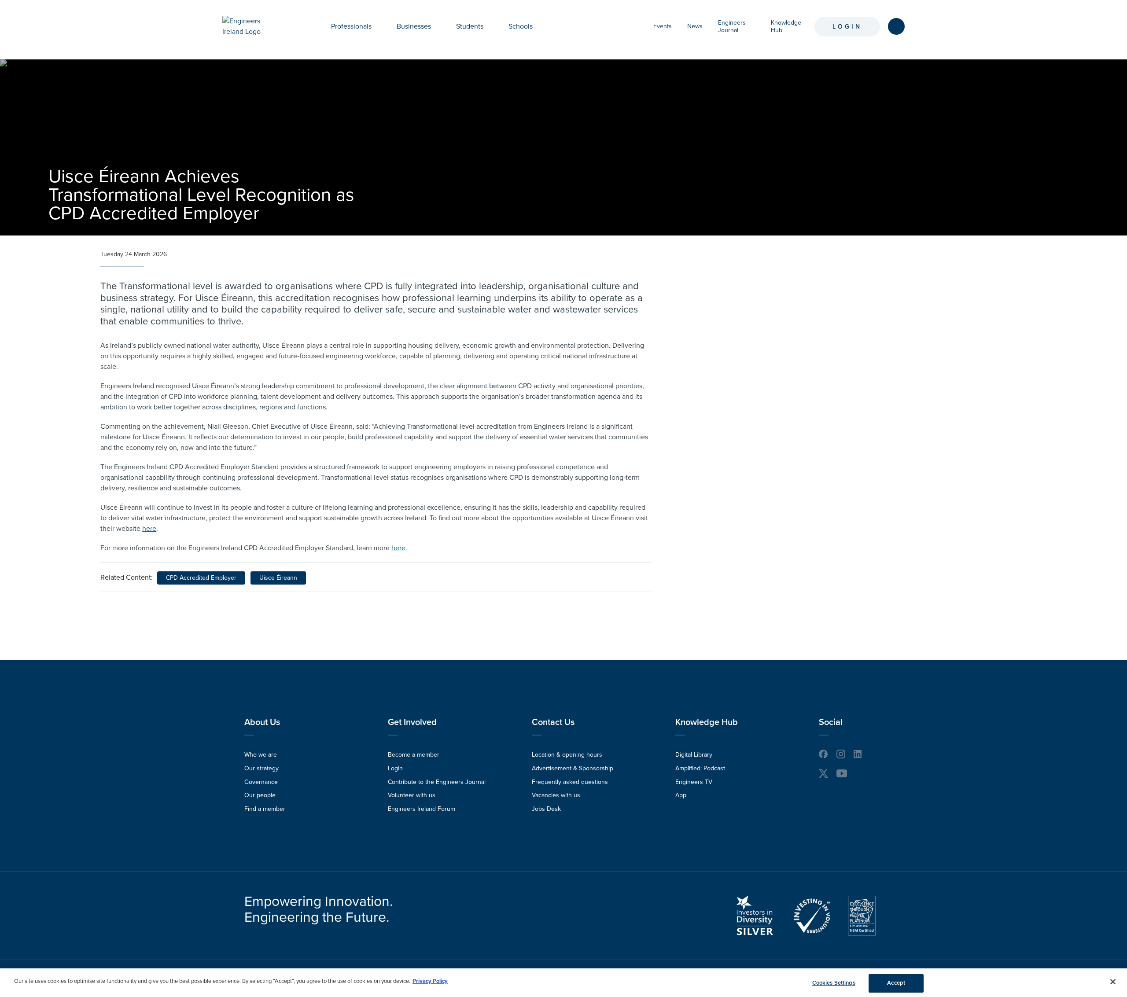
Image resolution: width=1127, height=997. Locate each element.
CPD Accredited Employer (201, 577)
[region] (563, 982)
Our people (260, 795)
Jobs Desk (546, 809)
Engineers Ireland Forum (421, 809)
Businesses (414, 26)
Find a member (264, 809)
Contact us (553, 722)
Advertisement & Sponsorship (572, 768)
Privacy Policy (430, 981)
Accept (896, 982)
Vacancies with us (556, 795)
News (695, 26)
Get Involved (412, 722)
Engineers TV (693, 782)
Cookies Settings (833, 982)
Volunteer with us (411, 795)
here (149, 528)
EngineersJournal (732, 26)
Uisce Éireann (278, 577)
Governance (261, 782)
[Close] (1113, 981)
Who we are (260, 754)
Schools (520, 26)
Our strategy (261, 768)
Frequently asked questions (570, 782)
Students (469, 26)
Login (847, 26)
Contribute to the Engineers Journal (437, 782)
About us (262, 722)
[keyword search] (896, 26)
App (680, 795)
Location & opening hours (567, 754)
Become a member (413, 754)
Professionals (351, 26)
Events (662, 26)
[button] (378, 26)
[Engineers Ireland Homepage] (251, 26)
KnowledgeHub (786, 26)
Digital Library (693, 754)
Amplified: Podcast (700, 768)
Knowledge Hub (706, 722)
